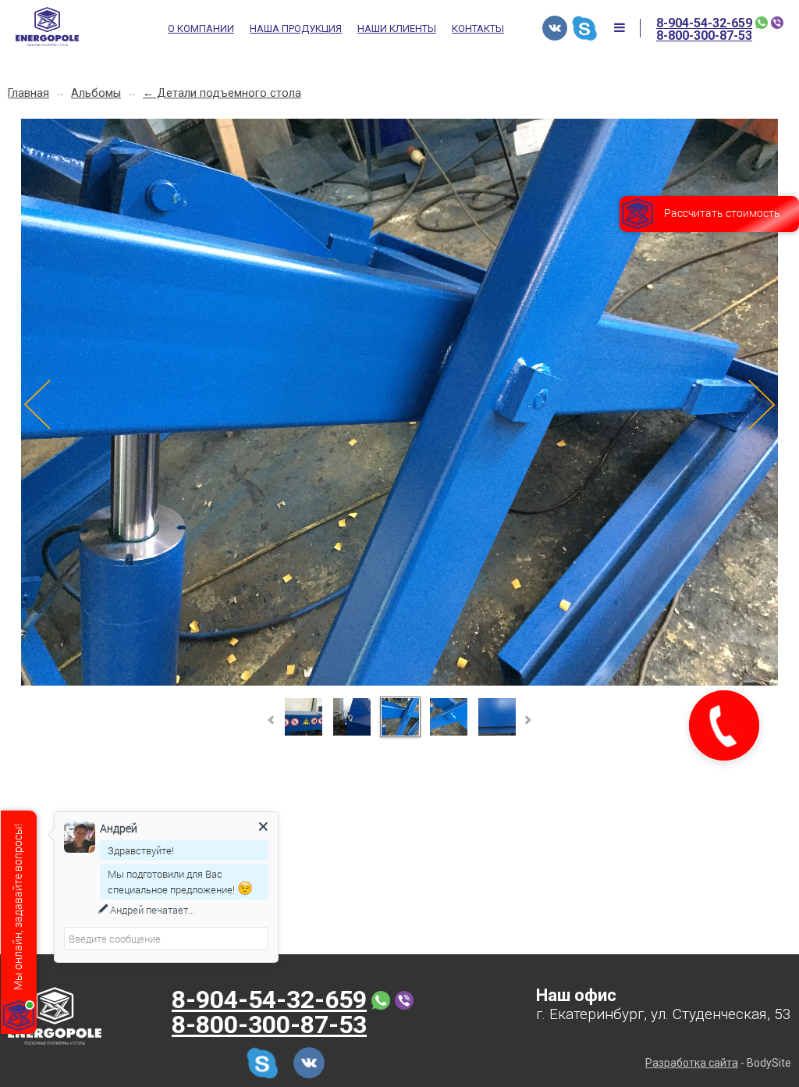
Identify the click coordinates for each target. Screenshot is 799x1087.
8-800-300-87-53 (704, 36)
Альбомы (96, 93)
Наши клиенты (396, 28)
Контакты (478, 28)
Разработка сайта (691, 1063)
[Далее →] (399, 682)
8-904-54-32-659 (704, 23)
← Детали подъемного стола (222, 93)
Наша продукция (296, 28)
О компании (201, 28)
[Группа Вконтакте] (554, 28)
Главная (28, 93)
